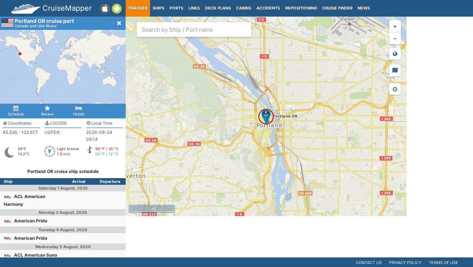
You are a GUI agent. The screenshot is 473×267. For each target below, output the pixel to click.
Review (47, 114)
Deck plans (218, 8)
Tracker (137, 8)
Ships (158, 8)
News (364, 8)
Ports (176, 8)
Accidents (268, 8)
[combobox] (194, 29)
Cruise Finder (337, 8)
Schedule (16, 114)
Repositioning (301, 8)
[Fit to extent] (395, 54)
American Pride (30, 220)
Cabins (243, 8)
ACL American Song (35, 255)
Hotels (78, 114)
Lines (194, 8)
